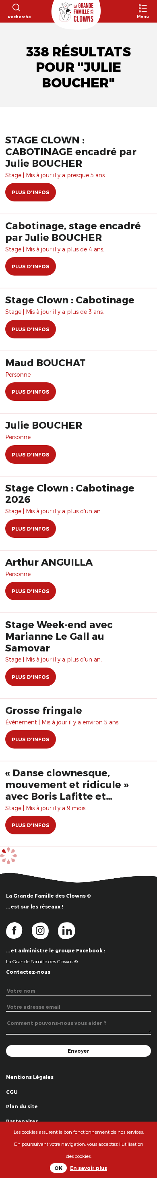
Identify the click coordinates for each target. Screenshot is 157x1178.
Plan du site (22, 1106)
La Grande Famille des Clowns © (42, 961)
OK (58, 1168)
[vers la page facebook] (19, 930)
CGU (12, 1092)
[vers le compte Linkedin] (70, 930)
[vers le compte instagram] (45, 930)
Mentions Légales (30, 1077)
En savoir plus (88, 1168)
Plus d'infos (31, 192)
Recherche (16, 16)
